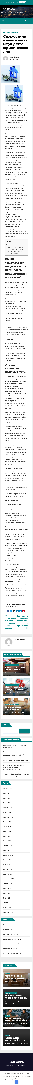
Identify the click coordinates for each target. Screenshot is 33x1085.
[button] (21, 20)
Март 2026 (7, 812)
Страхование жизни (10, 949)
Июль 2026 (7, 793)
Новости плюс (8, 930)
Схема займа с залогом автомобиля (15, 760)
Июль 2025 (7, 836)
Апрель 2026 (7, 807)
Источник (8, 602)
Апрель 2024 (7, 869)
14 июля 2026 (11, 1043)
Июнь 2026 (7, 798)
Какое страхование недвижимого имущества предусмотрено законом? (15, 247)
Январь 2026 (7, 822)
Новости (6, 925)
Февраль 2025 (8, 850)
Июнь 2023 (7, 893)
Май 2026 (6, 803)
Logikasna (8, 9)
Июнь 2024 (7, 860)
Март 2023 (7, 907)
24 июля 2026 (11, 1023)
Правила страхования (11, 934)
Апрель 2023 (7, 903)
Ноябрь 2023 (7, 874)
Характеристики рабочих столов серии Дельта (14, 978)
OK (16, 1082)
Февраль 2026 (8, 817)
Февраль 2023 (8, 912)
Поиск (5, 725)
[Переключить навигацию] (30, 20)
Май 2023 (6, 898)
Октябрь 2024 (8, 855)
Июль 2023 (7, 888)
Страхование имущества (10, 32)
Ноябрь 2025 (7, 831)
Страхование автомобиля (12, 944)
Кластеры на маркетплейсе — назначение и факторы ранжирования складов (13, 767)
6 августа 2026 (11, 1001)
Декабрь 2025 (8, 826)
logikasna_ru (16, 57)
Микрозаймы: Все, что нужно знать (15, 688)
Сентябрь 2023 (8, 879)
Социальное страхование (12, 939)
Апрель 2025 (7, 845)
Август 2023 (7, 884)
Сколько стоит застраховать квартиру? (13, 709)
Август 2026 (7, 788)
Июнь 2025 (7, 841)
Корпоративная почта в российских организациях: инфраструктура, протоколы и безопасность (15, 754)
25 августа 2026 (12, 981)
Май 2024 (6, 865)
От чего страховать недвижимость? (16, 252)
